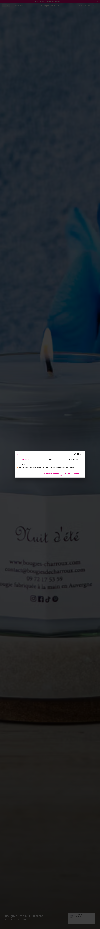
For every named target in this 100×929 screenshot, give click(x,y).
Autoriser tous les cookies (72, 473)
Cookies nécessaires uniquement (50, 473)
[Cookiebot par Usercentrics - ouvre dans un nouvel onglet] (76, 454)
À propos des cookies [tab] (73, 459)
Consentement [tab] (26, 459)
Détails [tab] (50, 459)
